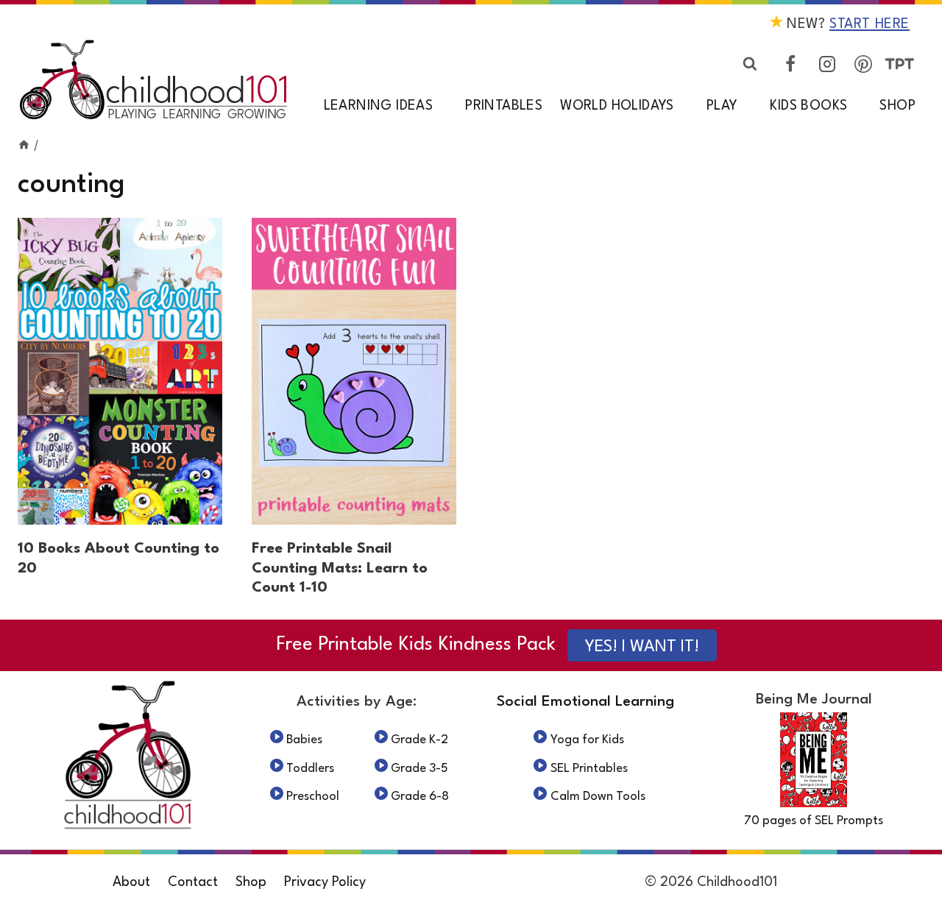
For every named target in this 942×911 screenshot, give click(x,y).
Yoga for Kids (587, 740)
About (131, 882)
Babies (304, 740)
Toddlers (310, 768)
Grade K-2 (419, 740)
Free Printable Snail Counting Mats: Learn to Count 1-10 (340, 568)
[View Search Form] (750, 64)
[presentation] (120, 371)
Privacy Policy (325, 882)
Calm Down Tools (597, 796)
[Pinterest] (863, 64)
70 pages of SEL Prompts (813, 821)
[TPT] (899, 64)
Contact (193, 882)
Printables (503, 106)
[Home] (24, 145)
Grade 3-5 (419, 768)
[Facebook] (790, 64)
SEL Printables (589, 768)
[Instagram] (827, 64)
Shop (897, 106)
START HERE (869, 24)
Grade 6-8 (420, 796)
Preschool (312, 796)
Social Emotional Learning (585, 702)
